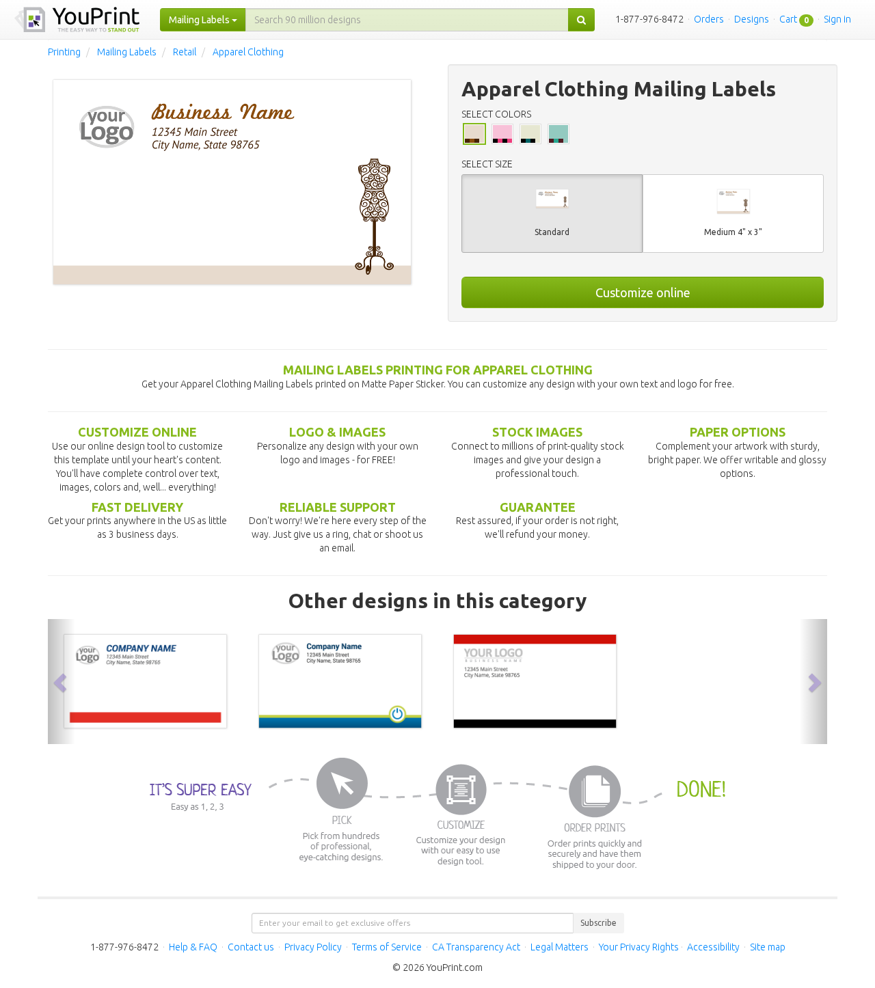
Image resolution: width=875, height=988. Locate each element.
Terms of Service (387, 947)
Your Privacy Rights (639, 947)
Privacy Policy (313, 947)
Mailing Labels (127, 51)
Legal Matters (559, 947)
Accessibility (713, 947)
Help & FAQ (193, 947)
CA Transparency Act (476, 947)
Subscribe (598, 922)
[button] (61, 681)
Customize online (642, 292)
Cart (788, 19)
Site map (767, 947)
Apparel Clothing (248, 51)
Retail (184, 51)
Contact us (251, 947)
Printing (64, 51)
